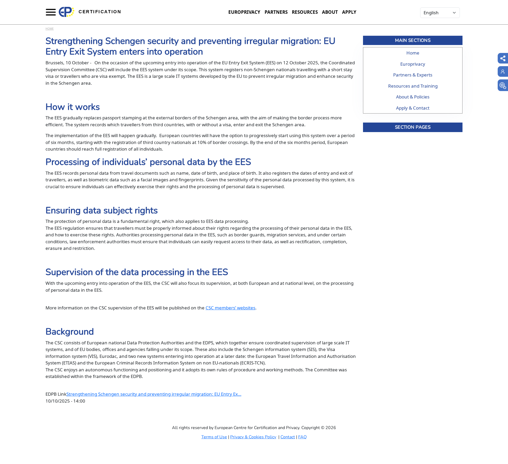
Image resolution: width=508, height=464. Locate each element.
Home (50, 28)
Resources (305, 12)
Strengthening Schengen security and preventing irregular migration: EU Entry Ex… (153, 394)
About (330, 12)
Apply (349, 12)
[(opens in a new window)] (502, 85)
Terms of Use (214, 437)
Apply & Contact (412, 108)
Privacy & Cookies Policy (253, 437)
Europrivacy (244, 12)
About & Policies (412, 97)
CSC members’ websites (230, 308)
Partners (276, 12)
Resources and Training (413, 86)
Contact (287, 437)
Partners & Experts (412, 75)
